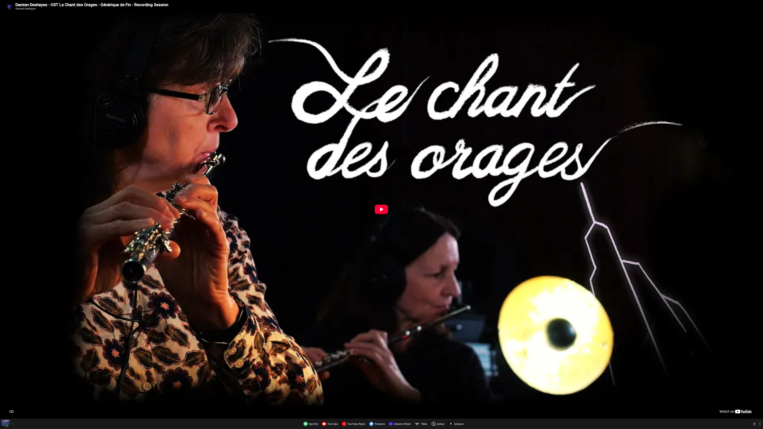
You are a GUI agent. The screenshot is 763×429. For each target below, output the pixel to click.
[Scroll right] (754, 423)
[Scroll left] (12, 423)
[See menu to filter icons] (760, 423)
